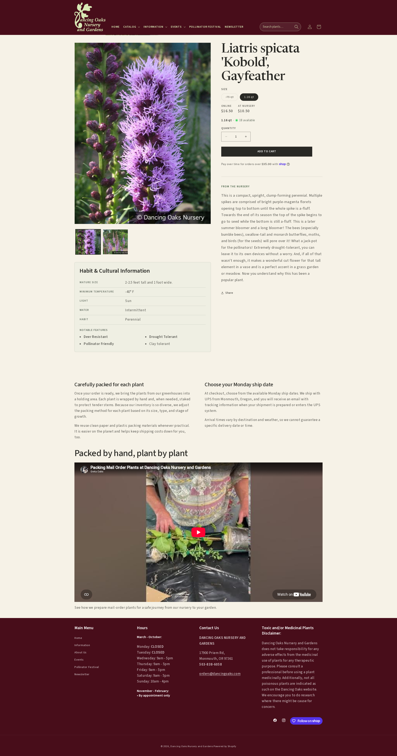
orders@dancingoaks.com (219, 673)
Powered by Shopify (225, 746)
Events (79, 660)
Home (78, 638)
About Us (80, 652)
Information (82, 645)
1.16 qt (249, 97)
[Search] (296, 27)
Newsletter (82, 674)
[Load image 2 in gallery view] (115, 241)
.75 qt (232, 98)
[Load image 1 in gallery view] (88, 241)
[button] (131, 27)
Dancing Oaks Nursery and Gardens (191, 746)
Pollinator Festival (86, 667)
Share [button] (229, 293)
